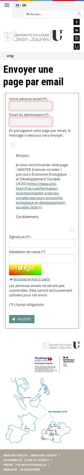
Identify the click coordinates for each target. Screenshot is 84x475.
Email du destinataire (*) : (29, 114)
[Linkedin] (73, 30)
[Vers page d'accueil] (33, 35)
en (24, 5)
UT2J (10, 56)
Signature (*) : (20, 237)
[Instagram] (73, 39)
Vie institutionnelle (31, 465)
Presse (8, 465)
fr (17, 5)
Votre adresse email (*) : (28, 99)
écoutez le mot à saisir (32, 279)
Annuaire (10, 469)
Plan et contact (37, 460)
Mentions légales (44, 455)
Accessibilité (12, 460)
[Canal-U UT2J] (73, 47)
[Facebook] (73, 22)
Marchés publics (15, 455)
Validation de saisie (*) (27, 251)
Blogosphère (30, 469)
